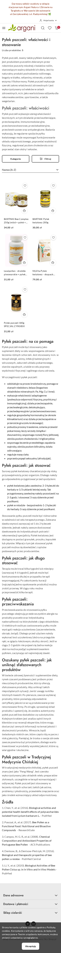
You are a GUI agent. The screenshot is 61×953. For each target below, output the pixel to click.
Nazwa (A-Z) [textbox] (9, 169)
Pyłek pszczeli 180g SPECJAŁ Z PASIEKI (14, 324)
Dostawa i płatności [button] (15, 904)
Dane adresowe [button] (13, 895)
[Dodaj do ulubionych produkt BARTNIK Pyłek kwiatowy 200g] (53, 185)
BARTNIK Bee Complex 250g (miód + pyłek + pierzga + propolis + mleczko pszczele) (16, 221)
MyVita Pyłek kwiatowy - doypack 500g (43, 273)
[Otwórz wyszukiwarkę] (43, 28)
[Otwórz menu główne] (4, 28)
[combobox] (30, 170)
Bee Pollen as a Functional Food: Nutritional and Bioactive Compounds (26, 826)
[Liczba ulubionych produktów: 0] (49, 28)
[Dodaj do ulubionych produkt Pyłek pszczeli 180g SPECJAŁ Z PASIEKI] (24, 289)
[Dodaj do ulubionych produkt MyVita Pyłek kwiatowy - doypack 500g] (53, 237)
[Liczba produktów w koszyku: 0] (56, 28)
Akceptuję (30, 946)
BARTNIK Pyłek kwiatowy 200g (41, 221)
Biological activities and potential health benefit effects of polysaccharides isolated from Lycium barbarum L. (30, 811)
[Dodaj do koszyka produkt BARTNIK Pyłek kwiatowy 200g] (53, 210)
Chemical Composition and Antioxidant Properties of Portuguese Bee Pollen (27, 840)
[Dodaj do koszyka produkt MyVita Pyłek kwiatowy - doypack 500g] (53, 262)
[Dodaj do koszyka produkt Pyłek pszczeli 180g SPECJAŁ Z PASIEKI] (24, 314)
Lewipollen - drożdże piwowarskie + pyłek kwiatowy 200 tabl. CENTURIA (15, 273)
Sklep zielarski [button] (12, 913)
